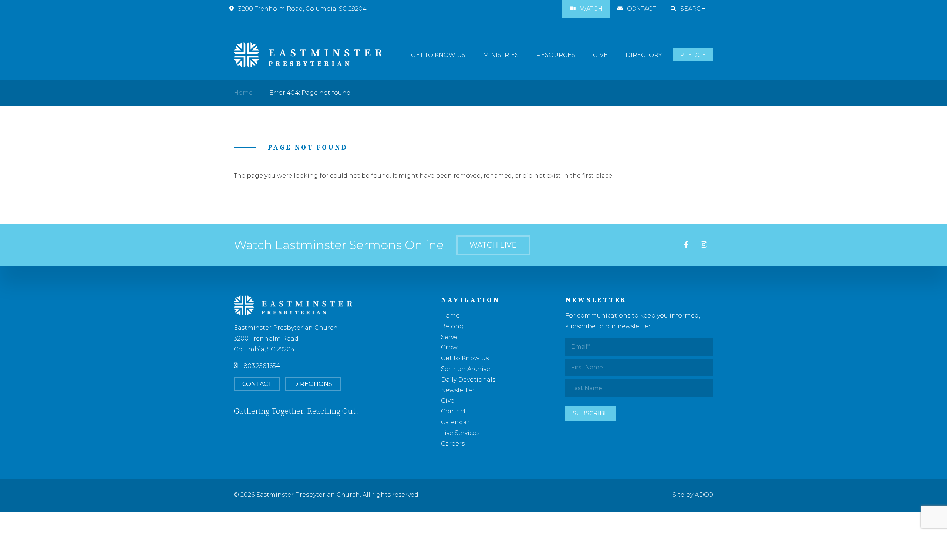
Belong (452, 326)
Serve (449, 337)
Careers (453, 443)
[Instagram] (704, 245)
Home (243, 92)
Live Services (460, 432)
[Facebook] (686, 245)
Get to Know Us (438, 54)
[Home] (308, 54)
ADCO (704, 494)
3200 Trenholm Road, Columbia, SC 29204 (302, 8)
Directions (312, 384)
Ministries (501, 54)
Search (693, 8)
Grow (449, 347)
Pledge (693, 54)
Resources (555, 54)
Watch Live (493, 245)
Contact (641, 8)
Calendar (455, 422)
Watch (591, 8)
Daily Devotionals (468, 379)
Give (600, 54)
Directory (644, 54)
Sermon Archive (465, 368)
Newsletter (458, 390)
